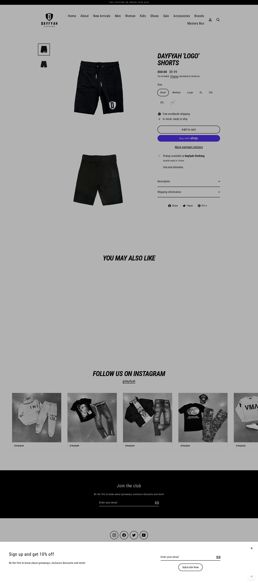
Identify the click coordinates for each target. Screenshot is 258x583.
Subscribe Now (190, 567)
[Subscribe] (218, 557)
